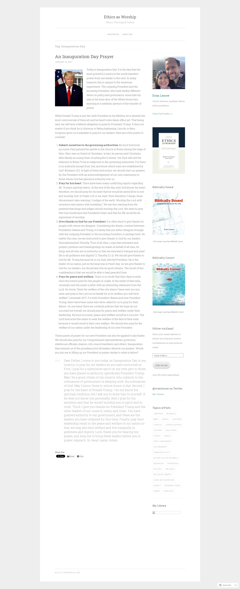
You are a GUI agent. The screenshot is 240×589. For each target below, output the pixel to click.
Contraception (173, 425)
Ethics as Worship (120, 16)
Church (158, 425)
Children (177, 419)
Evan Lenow (160, 95)
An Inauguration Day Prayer (84, 56)
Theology (169, 491)
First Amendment (163, 441)
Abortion (158, 413)
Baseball (171, 413)
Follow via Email (163, 328)
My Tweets (158, 394)
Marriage (159, 463)
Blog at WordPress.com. (67, 572)
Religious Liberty (163, 474)
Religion (170, 469)
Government (160, 447)
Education (171, 430)
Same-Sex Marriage (164, 480)
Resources (113, 34)
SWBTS (157, 491)
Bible (156, 419)
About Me (127, 34)
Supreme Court (172, 485)
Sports (157, 485)
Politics (158, 469)
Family (167, 436)
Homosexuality (162, 452)
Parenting (173, 463)
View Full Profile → (162, 113)
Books (165, 419)
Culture (158, 430)
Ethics (157, 436)
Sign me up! (162, 365)
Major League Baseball (166, 458)
